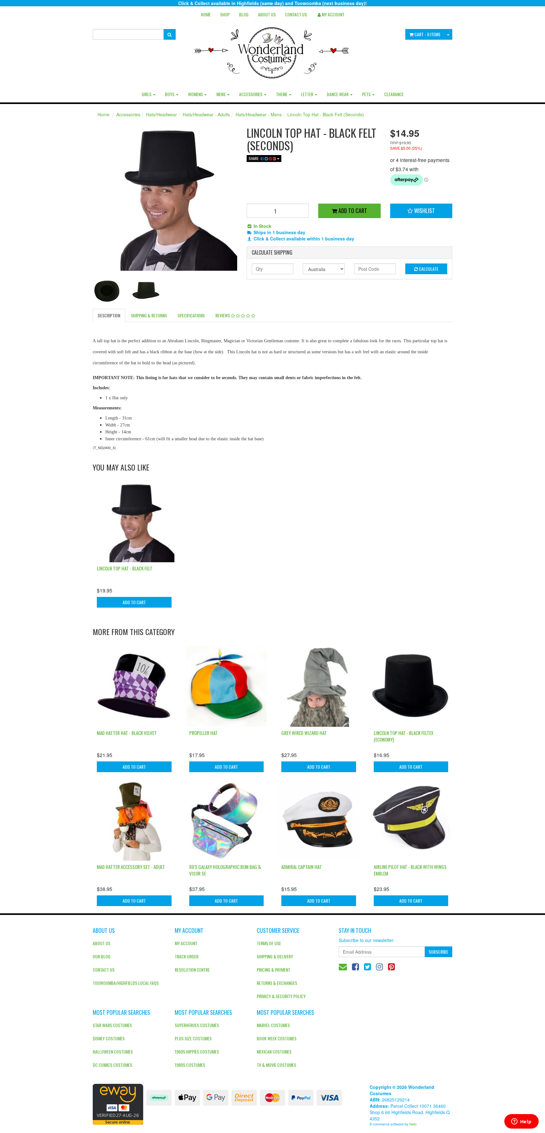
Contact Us (296, 14)
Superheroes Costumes (197, 1025)
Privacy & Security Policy (281, 996)
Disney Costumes (109, 1038)
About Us (267, 14)
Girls (147, 94)
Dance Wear (338, 94)
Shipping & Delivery (275, 956)
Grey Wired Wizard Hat (304, 732)
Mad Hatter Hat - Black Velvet (127, 732)
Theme (282, 94)
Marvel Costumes (273, 1025)
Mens (221, 94)
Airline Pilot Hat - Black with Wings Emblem (410, 870)
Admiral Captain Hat (301, 866)
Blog (244, 14)
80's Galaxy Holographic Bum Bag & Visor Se (225, 870)
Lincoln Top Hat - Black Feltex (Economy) (403, 736)
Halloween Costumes (113, 1051)
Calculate (428, 268)
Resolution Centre (192, 969)
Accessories (251, 94)
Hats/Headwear (161, 114)
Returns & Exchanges (277, 983)
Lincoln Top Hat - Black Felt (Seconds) (325, 114)
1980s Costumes (190, 1064)
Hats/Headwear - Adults (206, 114)
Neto (413, 1123)
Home (206, 14)
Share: (255, 158)
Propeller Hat (203, 732)
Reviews (223, 315)
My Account (186, 943)
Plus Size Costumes (193, 1038)
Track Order (186, 956)
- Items (427, 34)
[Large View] (107, 291)
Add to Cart (352, 210)
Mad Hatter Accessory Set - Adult (131, 866)
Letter (307, 94)
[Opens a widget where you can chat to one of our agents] (521, 1122)
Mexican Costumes (274, 1051)
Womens (196, 94)
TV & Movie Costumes (276, 1064)
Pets (367, 94)
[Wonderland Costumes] (272, 50)
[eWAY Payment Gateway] (118, 1104)
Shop (225, 14)
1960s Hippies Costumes (197, 1051)
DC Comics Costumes (112, 1064)
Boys (170, 94)
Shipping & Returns (149, 315)
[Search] (169, 34)
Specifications (191, 315)
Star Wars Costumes (112, 1025)
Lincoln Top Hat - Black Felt (124, 568)
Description (109, 315)
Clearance (394, 94)
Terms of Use (269, 943)
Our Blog (101, 956)
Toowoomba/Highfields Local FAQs (126, 983)
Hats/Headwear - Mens (259, 114)
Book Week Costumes (276, 1038)
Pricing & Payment (273, 969)
